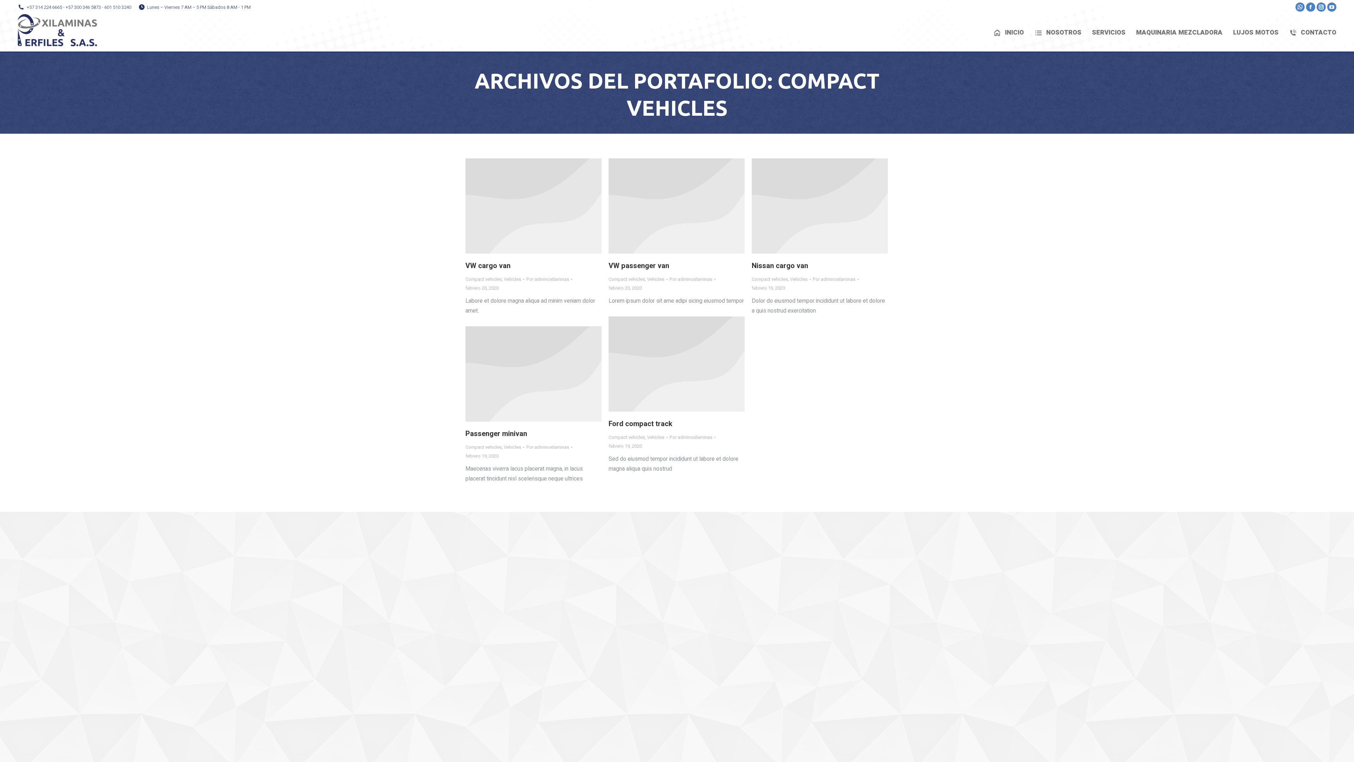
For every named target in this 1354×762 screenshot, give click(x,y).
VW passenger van (639, 266)
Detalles (533, 206)
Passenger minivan (496, 434)
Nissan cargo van (780, 266)
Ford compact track (640, 424)
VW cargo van (488, 266)
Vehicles (512, 279)
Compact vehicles (483, 279)
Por (547, 279)
